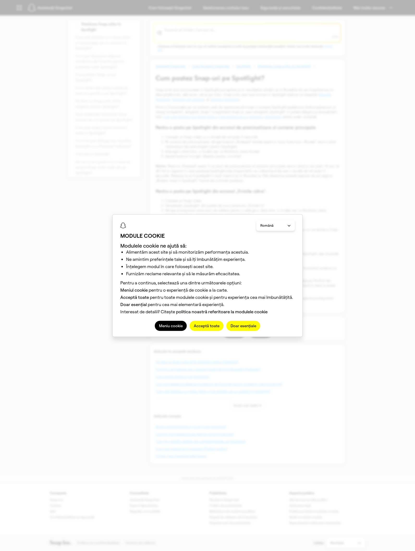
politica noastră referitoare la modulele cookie (222, 311)
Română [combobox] (267, 225)
